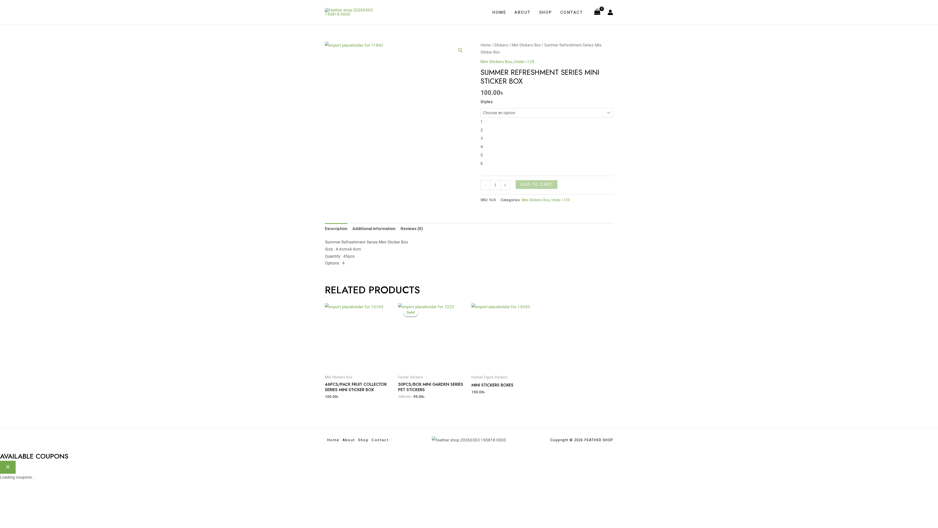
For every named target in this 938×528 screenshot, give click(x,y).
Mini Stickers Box (526, 45)
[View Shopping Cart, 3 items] (597, 12)
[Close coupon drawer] (8, 467)
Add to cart (537, 184)
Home (499, 12)
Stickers (501, 45)
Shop (545, 12)
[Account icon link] (610, 12)
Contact (571, 12)
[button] (460, 50)
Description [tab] (336, 228)
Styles (486, 101)
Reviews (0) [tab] (412, 228)
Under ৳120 (523, 61)
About (522, 12)
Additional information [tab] (373, 228)
